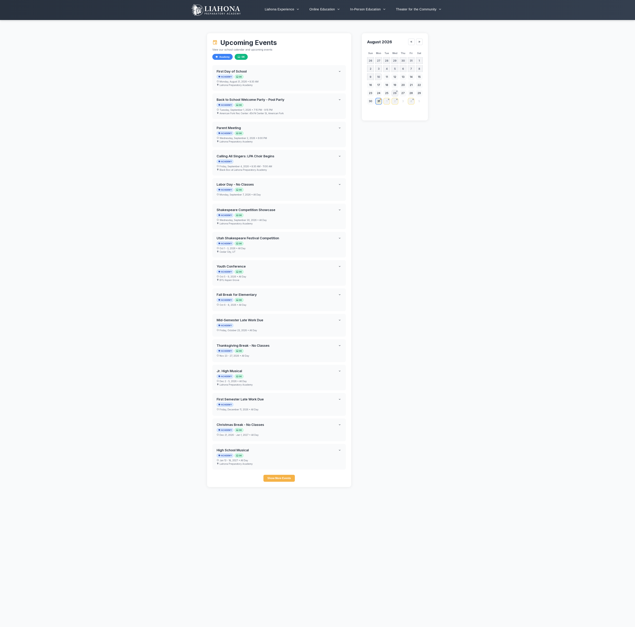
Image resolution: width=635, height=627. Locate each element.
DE (243, 57)
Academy (224, 57)
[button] (279, 78)
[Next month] (419, 42)
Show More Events (279, 478)
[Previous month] (411, 42)
